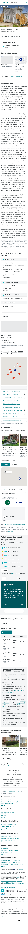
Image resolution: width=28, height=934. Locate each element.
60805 (23, 240)
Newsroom (7, 899)
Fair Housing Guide (21, 897)
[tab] (5, 464)
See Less (6, 316)
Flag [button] (22, 604)
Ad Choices (21, 901)
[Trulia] (2, 890)
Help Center (6, 922)
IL (5, 791)
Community (10, 578)
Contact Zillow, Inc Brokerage (8, 887)
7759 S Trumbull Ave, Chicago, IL (12, 394)
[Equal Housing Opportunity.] (19, 921)
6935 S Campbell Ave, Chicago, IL (12, 420)
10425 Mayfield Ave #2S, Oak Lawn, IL (13, 410)
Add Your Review (14, 611)
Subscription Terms (5, 901)
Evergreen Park (6, 678)
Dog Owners (21, 578)
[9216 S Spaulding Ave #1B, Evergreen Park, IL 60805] (10, 741)
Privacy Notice (16, 901)
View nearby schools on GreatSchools (14, 524)
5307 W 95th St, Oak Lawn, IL (11, 413)
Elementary (12, 489)
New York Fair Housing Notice (7, 882)
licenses (18, 877)
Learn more (10, 531)
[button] (26, 2)
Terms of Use (21, 899)
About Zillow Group (12, 897)
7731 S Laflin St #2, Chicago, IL (11, 404)
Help (11, 901)
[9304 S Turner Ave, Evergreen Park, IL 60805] (10, 440)
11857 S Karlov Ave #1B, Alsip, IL (11, 417)
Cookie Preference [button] (4, 902)
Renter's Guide (7, 765)
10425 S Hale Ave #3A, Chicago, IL (12, 397)
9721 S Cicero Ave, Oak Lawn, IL (11, 391)
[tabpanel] (14, 649)
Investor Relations (14, 899)
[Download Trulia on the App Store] (10, 890)
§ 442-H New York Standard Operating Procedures (11, 881)
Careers (2, 899)
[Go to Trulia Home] (14, 2)
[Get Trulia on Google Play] (21, 890)
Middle (21, 489)
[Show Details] (24, 391)
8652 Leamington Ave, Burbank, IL (12, 400)
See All (5, 570)
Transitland (20, 869)
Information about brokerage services (11, 883)
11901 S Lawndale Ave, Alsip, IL (11, 407)
